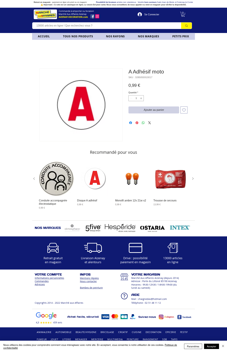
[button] (115, 36)
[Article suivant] (193, 179)
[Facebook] (92, 16)
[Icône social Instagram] (97, 16)
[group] (113, 188)
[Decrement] (131, 99)
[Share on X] (150, 123)
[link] (183, 14)
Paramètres (193, 346)
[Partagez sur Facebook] (131, 123)
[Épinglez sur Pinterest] (137, 123)
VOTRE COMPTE (48, 275)
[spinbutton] (136, 99)
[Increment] (141, 99)
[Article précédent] (34, 179)
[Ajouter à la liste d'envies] (183, 110)
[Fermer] (223, 346)
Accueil (44, 57)
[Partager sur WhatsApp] (143, 123)
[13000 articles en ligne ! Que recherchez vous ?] (186, 25)
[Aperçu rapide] (56, 179)
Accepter (211, 346)
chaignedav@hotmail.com (152, 299)
